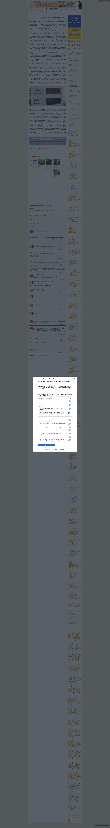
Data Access (55, 449)
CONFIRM (47, 445)
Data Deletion (48, 449)
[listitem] (55, 398)
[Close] (75, 379)
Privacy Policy (61, 449)
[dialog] (55, 414)
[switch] (69, 401)
